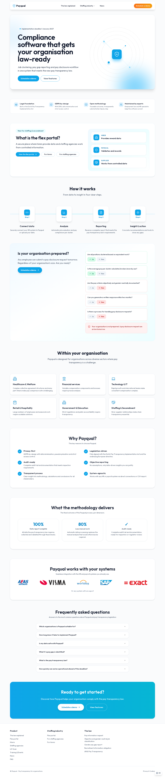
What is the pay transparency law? (53, 660)
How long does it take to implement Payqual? (57, 635)
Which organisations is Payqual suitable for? (57, 626)
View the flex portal (26, 154)
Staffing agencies (16, 746)
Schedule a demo (143, 6)
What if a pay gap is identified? (52, 652)
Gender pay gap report (93, 745)
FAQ (11, 759)
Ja (93, 259)
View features (50, 78)
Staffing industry (86, 6)
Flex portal (14, 739)
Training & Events (16, 752)
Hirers (12, 742)
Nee (102, 259)
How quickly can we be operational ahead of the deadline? (63, 669)
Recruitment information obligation (97, 748)
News (102, 6)
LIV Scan (13, 749)
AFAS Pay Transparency (93, 751)
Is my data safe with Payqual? (51, 643)
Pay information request (93, 735)
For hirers (48, 154)
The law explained (68, 6)
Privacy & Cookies (149, 771)
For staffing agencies (67, 154)
